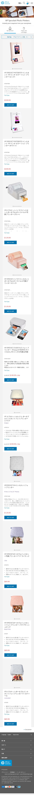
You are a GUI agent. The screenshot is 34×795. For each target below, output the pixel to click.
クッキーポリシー (21, 772)
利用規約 (12, 772)
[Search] (24, 3)
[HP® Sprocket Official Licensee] (5, 3)
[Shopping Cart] (28, 3)
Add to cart (10, 105)
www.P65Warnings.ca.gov (26, 774)
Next (33, 28)
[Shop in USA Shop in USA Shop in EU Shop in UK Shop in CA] (21, 3)
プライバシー (5, 772)
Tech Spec (7, 95)
